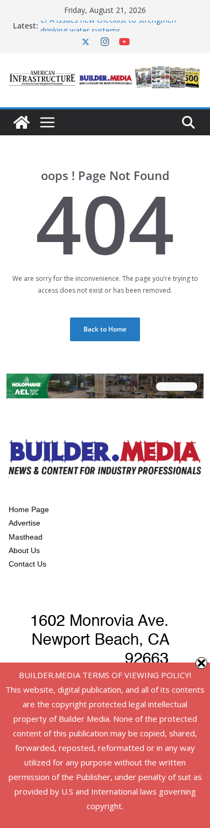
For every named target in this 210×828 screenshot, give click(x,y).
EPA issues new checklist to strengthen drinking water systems (108, 27)
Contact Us (27, 564)
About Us (24, 550)
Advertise (24, 523)
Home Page (29, 509)
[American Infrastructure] (21, 122)
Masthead (26, 537)
